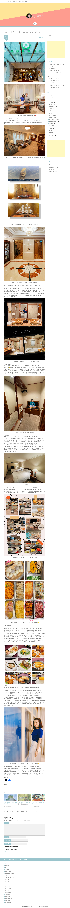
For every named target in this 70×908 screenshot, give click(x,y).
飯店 (36, 811)
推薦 (28, 811)
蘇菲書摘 (51, 108)
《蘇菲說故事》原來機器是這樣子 (56, 70)
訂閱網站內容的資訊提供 (54, 167)
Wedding (50, 100)
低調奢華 (18, 811)
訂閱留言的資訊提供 (53, 169)
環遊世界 (51, 123)
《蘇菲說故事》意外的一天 (54, 87)
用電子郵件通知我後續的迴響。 (12, 846)
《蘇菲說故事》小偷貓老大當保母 (56, 83)
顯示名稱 (7, 837)
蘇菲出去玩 (12, 811)
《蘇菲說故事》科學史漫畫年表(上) (56, 85)
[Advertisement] (56, 49)
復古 (26, 811)
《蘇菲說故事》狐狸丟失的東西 (55, 72)
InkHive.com (31, 906)
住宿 (21, 811)
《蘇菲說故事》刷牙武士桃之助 (55, 80)
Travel (8, 811)
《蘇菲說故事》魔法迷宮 (12, 1)
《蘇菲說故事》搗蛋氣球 (54, 68)
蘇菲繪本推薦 (52, 111)
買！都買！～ (52, 135)
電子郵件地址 (8, 840)
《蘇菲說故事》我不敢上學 (54, 78)
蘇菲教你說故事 (52, 106)
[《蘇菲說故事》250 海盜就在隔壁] (38, 797)
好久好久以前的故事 (53, 119)
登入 (50, 164)
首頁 (5, 1)
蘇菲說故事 (51, 115)
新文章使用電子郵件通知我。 (11, 849)
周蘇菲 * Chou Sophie (23, 1)
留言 (6, 822)
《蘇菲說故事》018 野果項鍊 (24, 802)
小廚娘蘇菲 (51, 102)
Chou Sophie (41, 37)
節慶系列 (51, 128)
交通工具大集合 (52, 117)
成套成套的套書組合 (53, 121)
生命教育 (51, 125)
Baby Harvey (51, 95)
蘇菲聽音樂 (51, 113)
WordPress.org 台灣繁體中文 (54, 171)
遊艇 (32, 811)
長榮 (34, 811)
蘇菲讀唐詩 (51, 132)
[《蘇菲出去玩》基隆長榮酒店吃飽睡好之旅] (10, 797)
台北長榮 (23, 811)
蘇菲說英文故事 (52, 130)
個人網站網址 (7, 843)
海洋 (30, 811)
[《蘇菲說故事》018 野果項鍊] (24, 797)
